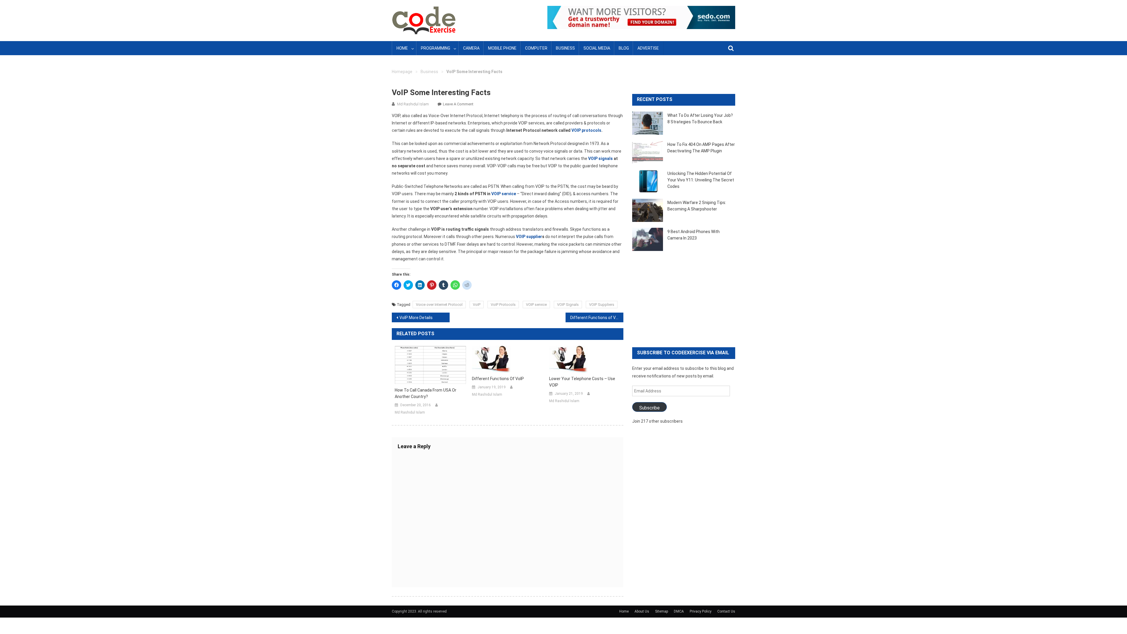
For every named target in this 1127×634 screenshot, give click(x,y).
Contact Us (726, 611)
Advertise (648, 48)
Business (565, 48)
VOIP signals (600, 158)
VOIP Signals (568, 304)
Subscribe (649, 408)
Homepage (402, 71)
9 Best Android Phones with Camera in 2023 (693, 234)
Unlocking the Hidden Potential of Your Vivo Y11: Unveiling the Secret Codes (700, 180)
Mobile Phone (502, 48)
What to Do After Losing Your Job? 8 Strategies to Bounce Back (700, 118)
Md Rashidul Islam (413, 104)
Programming (435, 48)
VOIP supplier (529, 236)
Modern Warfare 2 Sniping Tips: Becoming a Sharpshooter (696, 205)
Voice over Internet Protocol (439, 304)
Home (402, 48)
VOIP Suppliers (601, 304)
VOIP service (503, 193)
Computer (536, 48)
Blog (624, 48)
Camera (471, 48)
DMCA (679, 611)
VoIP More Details (416, 317)
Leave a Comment (458, 104)
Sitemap (661, 611)
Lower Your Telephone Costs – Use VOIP (582, 381)
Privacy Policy (700, 611)
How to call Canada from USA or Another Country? (425, 393)
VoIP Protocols (503, 304)
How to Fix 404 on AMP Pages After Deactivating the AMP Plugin (701, 147)
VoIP (476, 304)
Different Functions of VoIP (596, 317)
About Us (642, 611)
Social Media (596, 48)
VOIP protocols (586, 130)
